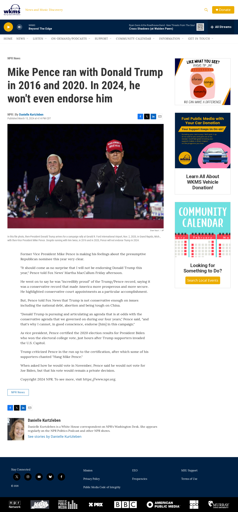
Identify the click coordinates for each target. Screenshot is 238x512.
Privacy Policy (91, 479)
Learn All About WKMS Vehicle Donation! (202, 182)
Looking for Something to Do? (203, 268)
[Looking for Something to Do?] (202, 229)
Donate (225, 10)
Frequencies (139, 479)
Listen (38, 38)
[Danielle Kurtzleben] (15, 429)
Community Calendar (133, 38)
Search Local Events (202, 280)
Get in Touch (199, 38)
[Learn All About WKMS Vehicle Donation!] (202, 140)
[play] (8, 27)
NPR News (13, 58)
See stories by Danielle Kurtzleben (54, 436)
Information (169, 38)
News (20, 38)
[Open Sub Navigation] (27, 38)
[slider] (25, 27)
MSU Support (189, 470)
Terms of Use (189, 479)
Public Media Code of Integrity (101, 487)
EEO (135, 470)
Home (8, 38)
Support (101, 38)
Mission (88, 470)
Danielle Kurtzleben (31, 114)
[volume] (19, 27)
